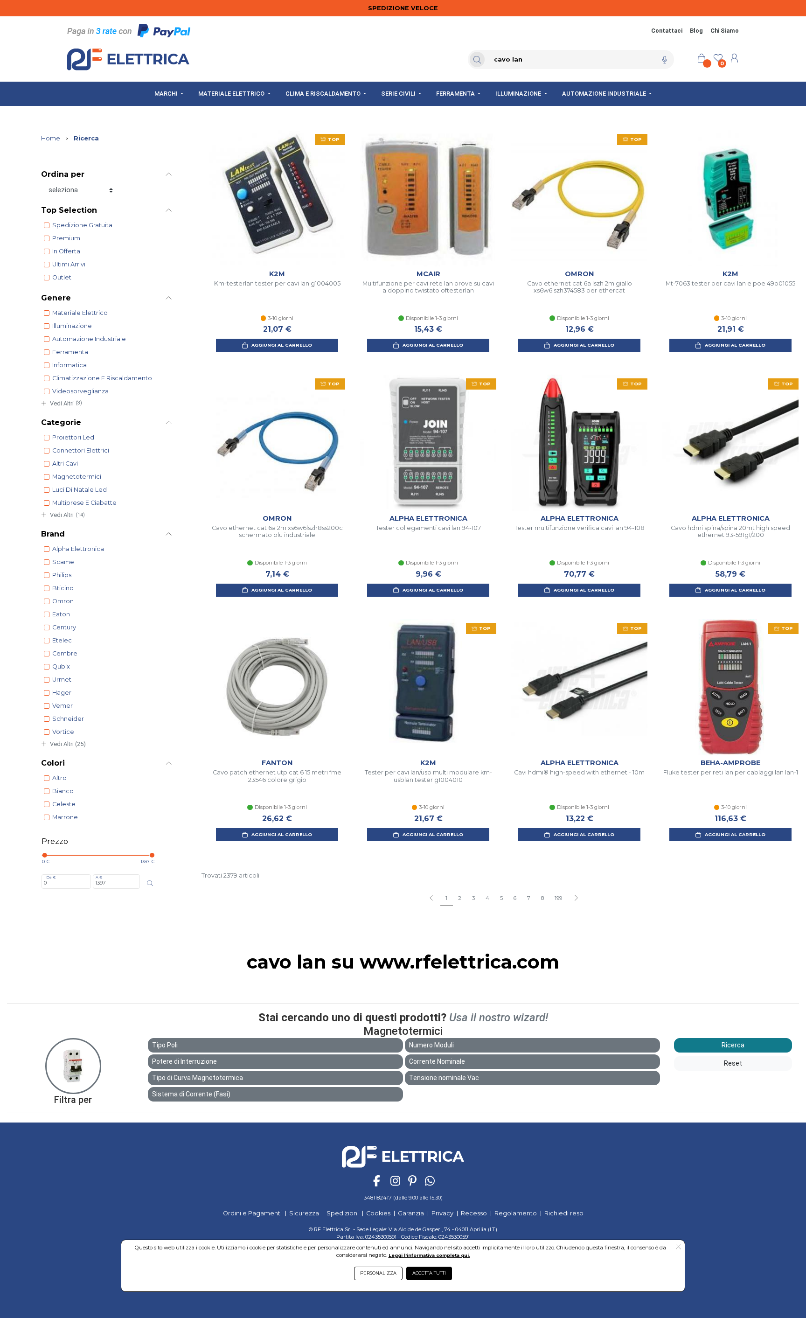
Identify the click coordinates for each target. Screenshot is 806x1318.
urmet (61, 679)
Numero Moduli (431, 1045)
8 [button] (542, 898)
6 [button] (515, 898)
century (64, 627)
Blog (696, 30)
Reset (733, 1063)
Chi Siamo (724, 30)
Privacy (442, 1213)
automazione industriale (89, 338)
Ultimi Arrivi (68, 264)
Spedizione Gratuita (82, 225)
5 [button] (501, 898)
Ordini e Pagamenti (252, 1213)
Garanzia (411, 1213)
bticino (63, 588)
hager (61, 692)
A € (99, 877)
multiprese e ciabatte (84, 502)
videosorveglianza (80, 391)
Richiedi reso (564, 1213)
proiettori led (73, 437)
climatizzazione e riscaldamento (102, 378)
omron (63, 601)
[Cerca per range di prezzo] (150, 883)
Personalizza (378, 1273)
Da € (51, 877)
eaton (61, 614)
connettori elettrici (80, 450)
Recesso (474, 1213)
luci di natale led (79, 489)
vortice (63, 731)
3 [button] (473, 898)
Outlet (61, 277)
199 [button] (558, 898)
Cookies (378, 1213)
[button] (575, 898)
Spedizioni (343, 1213)
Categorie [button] (61, 422)
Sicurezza (304, 1213)
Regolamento (515, 1213)
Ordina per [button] (62, 174)
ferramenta (70, 352)
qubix (61, 666)
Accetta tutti (429, 1273)
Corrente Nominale (437, 1061)
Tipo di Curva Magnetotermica (197, 1077)
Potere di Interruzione (184, 1061)
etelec (62, 640)
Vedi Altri (66, 403)
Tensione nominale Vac (444, 1077)
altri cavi (65, 463)
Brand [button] (53, 534)
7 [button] (528, 898)
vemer (62, 705)
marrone (65, 817)
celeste (64, 804)
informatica (69, 365)
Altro (59, 777)
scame (63, 561)
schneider (68, 718)
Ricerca (86, 138)
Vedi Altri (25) (68, 743)
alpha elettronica (78, 548)
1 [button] (446, 898)
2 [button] (459, 898)
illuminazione (72, 325)
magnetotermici (76, 476)
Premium (66, 238)
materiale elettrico (80, 312)
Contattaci (666, 30)
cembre (64, 653)
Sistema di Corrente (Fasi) (191, 1094)
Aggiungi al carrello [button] (281, 345)
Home (50, 138)
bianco (63, 791)
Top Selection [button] (69, 210)
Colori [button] (53, 763)
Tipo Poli (165, 1045)
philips (61, 575)
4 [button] (487, 898)
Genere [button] (56, 297)
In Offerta (66, 251)
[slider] (44, 855)
